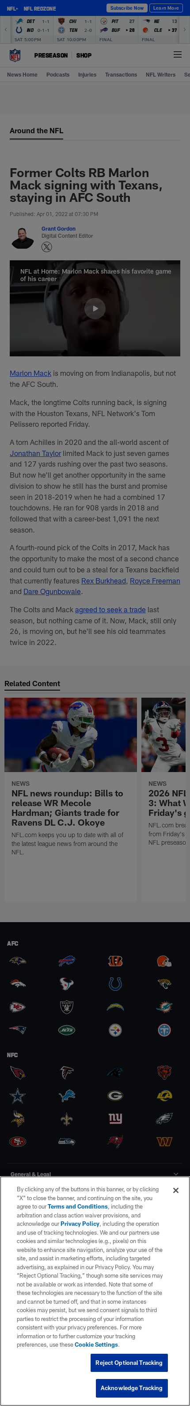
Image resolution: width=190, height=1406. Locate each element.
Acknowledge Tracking (132, 1387)
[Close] (176, 1190)
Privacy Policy (80, 1223)
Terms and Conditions (78, 1206)
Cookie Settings (96, 1344)
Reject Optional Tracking (129, 1362)
